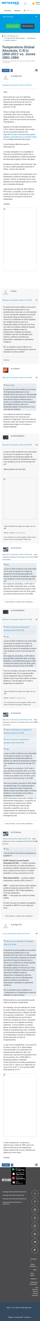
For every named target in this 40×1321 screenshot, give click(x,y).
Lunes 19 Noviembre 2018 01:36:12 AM (16, 933)
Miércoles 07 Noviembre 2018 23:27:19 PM (17, 619)
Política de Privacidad (34, 1283)
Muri (14, 291)
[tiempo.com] (10, 3)
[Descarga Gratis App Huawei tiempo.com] (18, 1178)
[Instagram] (35, 1209)
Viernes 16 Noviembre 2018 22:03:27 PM (17, 839)
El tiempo (7, 10)
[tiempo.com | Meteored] (6, 1179)
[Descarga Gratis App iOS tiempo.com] (18, 1174)
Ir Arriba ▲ (27, 1317)
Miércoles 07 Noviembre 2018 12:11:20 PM (17, 300)
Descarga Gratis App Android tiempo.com (14, 1192)
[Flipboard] (35, 1250)
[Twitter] (35, 1193)
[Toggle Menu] (36, 17)
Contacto (34, 1259)
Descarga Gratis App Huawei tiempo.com (14, 1199)
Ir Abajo (5, 70)
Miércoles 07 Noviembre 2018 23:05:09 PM (17, 554)
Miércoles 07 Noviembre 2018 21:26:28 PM (17, 377)
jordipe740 (17, 76)
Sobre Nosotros (33, 1265)
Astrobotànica (18, 436)
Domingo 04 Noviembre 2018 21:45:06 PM (17, 85)
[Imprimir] (36, 70)
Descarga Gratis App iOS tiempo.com (13, 1195)
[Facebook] (34, 1201)
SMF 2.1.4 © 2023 (13, 1307)
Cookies (33, 1279)
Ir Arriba (6, 1165)
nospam (16, 368)
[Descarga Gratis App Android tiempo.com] (18, 1169)
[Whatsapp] (35, 1225)
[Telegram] (35, 1242)
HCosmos (17, 548)
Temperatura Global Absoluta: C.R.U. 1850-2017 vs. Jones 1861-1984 (18, 52)
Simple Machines (25, 1307)
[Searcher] (25, 3)
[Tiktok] (35, 1217)
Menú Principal (8, 17)
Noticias (17, 10)
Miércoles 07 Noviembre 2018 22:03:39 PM (17, 445)
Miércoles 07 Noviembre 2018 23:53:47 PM (17, 720)
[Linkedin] (35, 1234)
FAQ (34, 1270)
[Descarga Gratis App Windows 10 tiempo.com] (18, 1182)
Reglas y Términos (14, 1317)
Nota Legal (32, 1274)
